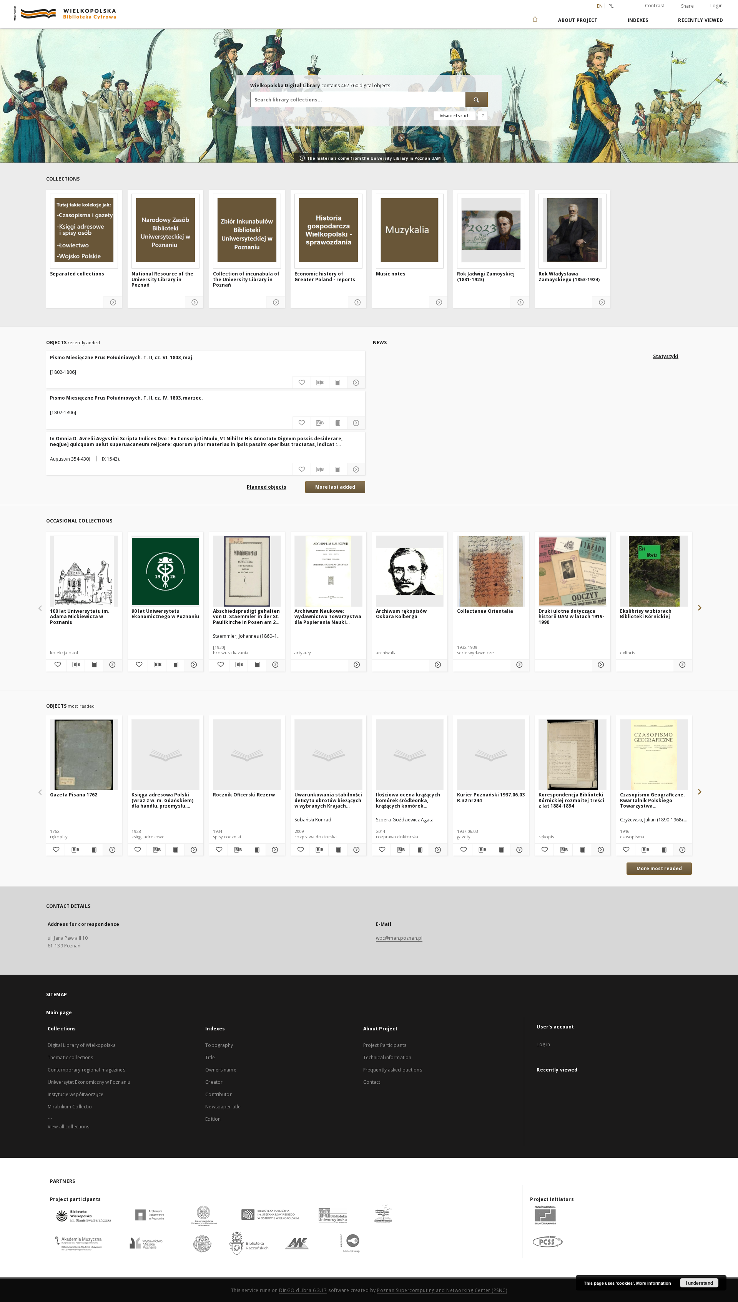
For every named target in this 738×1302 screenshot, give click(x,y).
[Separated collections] (84, 230)
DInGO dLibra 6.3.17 (303, 1290)
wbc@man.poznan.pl (399, 938)
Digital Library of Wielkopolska (82, 1045)
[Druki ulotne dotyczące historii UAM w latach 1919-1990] (572, 571)
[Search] (476, 99)
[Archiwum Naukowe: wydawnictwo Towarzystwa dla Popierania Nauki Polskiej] (328, 571)
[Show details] (113, 302)
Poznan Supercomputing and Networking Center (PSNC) (442, 1290)
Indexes (638, 20)
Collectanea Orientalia (485, 611)
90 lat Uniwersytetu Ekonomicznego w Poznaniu (165, 614)
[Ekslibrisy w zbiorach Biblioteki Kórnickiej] (654, 571)
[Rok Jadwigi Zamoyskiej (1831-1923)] (491, 230)
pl (611, 5)
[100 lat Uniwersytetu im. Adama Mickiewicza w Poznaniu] (84, 571)
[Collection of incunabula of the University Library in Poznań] (247, 230)
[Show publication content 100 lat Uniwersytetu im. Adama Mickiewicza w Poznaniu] (94, 665)
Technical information (387, 1057)
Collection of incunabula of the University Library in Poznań (246, 279)
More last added (335, 487)
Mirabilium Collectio (70, 1106)
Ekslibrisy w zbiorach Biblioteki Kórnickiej (646, 614)
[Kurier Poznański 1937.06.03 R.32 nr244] (491, 755)
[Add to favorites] (302, 383)
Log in (543, 1044)
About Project (577, 20)
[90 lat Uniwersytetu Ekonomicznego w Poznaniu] (165, 571)
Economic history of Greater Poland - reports (324, 276)
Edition (213, 1119)
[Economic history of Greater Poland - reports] (328, 230)
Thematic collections (70, 1057)
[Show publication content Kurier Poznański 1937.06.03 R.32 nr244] (500, 850)
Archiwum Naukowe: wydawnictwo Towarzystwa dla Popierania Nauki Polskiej (327, 616)
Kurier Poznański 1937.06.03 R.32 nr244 (491, 797)
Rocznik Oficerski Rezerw (244, 794)
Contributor (218, 1094)
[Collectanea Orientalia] (491, 571)
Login (716, 5)
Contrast (655, 5)
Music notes (391, 274)
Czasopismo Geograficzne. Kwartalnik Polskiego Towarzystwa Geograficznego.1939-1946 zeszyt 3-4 (652, 800)
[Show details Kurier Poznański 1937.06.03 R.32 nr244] (518, 850)
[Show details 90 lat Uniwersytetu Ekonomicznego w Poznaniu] (193, 665)
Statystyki (665, 356)
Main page (59, 1012)
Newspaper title (223, 1106)
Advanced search (455, 115)
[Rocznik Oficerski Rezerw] (247, 755)
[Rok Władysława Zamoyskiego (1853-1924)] (572, 230)
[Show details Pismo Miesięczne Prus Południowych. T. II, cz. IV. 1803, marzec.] (356, 423)
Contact (372, 1082)
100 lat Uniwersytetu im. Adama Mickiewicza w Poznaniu (80, 616)
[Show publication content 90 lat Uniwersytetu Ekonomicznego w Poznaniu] (175, 665)
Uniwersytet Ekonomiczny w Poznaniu (89, 1082)
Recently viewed (700, 20)
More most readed (659, 868)
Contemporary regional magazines (86, 1069)
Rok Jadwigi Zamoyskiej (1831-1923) (486, 276)
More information (653, 1283)
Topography (219, 1045)
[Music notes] (410, 230)
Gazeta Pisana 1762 (73, 794)
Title (210, 1057)
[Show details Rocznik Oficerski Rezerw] (274, 850)
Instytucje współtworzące (75, 1094)
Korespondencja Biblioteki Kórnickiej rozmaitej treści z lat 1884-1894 (571, 800)
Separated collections (77, 274)
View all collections (68, 1126)
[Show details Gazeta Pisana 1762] (111, 850)
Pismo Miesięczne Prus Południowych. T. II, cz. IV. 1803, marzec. (126, 398)
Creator (214, 1082)
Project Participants (384, 1045)
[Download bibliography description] (320, 383)
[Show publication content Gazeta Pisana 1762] (93, 850)
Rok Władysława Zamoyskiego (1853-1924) (569, 276)
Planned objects (266, 487)
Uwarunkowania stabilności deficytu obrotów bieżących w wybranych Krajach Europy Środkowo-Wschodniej (328, 800)
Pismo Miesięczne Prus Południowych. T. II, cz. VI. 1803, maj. (122, 357)
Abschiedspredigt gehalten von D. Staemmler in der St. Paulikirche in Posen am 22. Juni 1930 (246, 616)
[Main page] (534, 20)
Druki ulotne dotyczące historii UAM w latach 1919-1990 (571, 616)
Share (687, 6)
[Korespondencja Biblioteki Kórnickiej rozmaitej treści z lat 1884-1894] (572, 755)
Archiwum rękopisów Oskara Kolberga (401, 614)
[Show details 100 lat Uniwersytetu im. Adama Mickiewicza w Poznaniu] (111, 665)
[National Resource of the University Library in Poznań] (165, 230)
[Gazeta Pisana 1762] (84, 755)
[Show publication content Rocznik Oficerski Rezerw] (256, 850)
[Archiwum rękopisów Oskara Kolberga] (410, 571)
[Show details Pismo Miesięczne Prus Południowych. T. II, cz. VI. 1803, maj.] (356, 383)
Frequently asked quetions (392, 1069)
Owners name (220, 1069)
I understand (699, 1282)
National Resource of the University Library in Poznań (162, 279)
